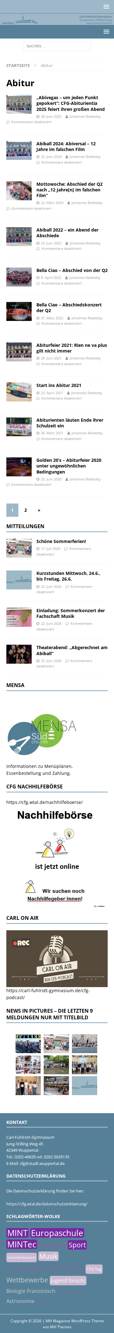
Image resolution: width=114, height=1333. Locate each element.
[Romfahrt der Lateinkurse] (84, 1043)
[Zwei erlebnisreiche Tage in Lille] (56, 1064)
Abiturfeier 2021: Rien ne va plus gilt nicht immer (71, 348)
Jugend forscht (68, 1280)
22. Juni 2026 (51, 586)
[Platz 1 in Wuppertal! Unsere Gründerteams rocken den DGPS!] (28, 1085)
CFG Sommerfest (72, 1291)
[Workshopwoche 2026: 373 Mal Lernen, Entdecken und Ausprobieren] (28, 1064)
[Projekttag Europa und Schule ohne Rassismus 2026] (56, 1085)
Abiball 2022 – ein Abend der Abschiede (67, 232)
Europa (52, 1244)
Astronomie (20, 1301)
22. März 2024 (52, 202)
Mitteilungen (25, 526)
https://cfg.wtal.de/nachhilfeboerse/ (44, 802)
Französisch (41, 1291)
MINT (17, 1233)
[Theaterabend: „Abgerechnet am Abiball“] (19, 654)
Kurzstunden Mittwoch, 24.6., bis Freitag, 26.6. (68, 576)
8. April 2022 (51, 277)
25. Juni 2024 (51, 156)
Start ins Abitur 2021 (58, 385)
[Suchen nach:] (57, 46)
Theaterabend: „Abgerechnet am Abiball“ (72, 650)
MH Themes (61, 1327)
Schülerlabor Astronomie (45, 1268)
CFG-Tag (94, 1269)
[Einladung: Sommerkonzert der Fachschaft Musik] (19, 617)
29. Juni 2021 (51, 358)
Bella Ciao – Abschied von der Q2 (72, 270)
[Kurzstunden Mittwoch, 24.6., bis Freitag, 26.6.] (19, 579)
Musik (48, 1256)
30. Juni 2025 (51, 116)
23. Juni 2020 (51, 479)
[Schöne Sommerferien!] (19, 548)
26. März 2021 (52, 433)
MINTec (21, 1244)
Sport (77, 1244)
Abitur (41, 1301)
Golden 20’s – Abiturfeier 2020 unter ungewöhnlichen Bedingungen (68, 465)
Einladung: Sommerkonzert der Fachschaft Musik (70, 613)
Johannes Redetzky (85, 116)
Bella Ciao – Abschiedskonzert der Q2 (69, 307)
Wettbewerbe (27, 1280)
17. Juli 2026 (50, 548)
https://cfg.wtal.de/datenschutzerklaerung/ (46, 1204)
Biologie (15, 1291)
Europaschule (57, 1233)
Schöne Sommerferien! (61, 541)
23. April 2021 (52, 392)
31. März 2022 (52, 318)
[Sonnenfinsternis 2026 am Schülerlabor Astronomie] (28, 1043)
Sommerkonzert (21, 1257)
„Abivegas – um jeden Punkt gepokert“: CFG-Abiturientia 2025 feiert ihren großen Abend (70, 103)
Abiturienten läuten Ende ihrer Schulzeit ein (69, 423)
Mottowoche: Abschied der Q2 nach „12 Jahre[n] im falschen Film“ (69, 189)
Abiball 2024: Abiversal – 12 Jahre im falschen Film (66, 146)
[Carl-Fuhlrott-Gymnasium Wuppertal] (57, 21)
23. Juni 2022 (51, 243)
